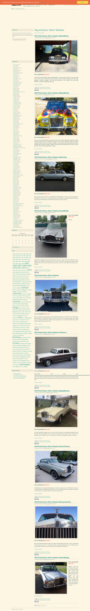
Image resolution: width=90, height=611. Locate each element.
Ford (14, 127)
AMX (20, 278)
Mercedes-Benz (20, 331)
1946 (24, 257)
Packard (14, 190)
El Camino (27, 310)
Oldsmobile (15, 188)
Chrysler (14, 107)
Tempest (14, 360)
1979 (39, 440)
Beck (14, 87)
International (15, 146)
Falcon (27, 313)
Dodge (14, 119)
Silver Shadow (47, 87)
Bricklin (14, 90)
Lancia (14, 160)
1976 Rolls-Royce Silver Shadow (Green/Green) (52, 446)
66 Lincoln (15, 64)
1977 (22, 270)
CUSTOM (15, 303)
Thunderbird (23, 360)
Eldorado (15, 311)
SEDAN (14, 351)
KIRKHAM (15, 158)
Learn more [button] (42, 2)
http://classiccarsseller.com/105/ (45, 600)
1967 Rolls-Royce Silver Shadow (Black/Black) (51, 93)
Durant (14, 120)
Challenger (24, 290)
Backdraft (15, 85)
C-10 (28, 285)
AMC (14, 71)
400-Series (15, 276)
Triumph (14, 217)
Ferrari (14, 125)
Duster (20, 308)
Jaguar (14, 150)
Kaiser (14, 154)
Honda (14, 139)
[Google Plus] (38, 90)
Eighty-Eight (21, 310)
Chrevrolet (15, 104)
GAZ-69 (14, 131)
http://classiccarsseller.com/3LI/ (44, 553)
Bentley (14, 88)
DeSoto (14, 116)
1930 (30, 254)
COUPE (26, 302)
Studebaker (15, 211)
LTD (22, 329)
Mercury (14, 176)
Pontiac (16, 343)
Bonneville (27, 283)
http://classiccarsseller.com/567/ (45, 386)
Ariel (14, 77)
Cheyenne (24, 294)
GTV (26, 319)
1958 (22, 261)
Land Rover (15, 161)
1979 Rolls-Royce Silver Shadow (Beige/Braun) (51, 391)
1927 (22, 254)
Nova (20, 339)
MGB (16, 333)
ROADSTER (23, 347)
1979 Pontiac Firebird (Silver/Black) (19, 375)
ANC (14, 75)
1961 (14, 263)
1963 (19, 263)
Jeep (14, 151)
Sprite (14, 356)
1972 (39, 205)
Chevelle (15, 101)
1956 (16, 261)
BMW (14, 89)
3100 (27, 274)
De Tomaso (15, 113)
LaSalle (14, 163)
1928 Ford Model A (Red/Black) (19, 378)
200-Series (18, 272)
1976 (39, 385)
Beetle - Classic (22, 282)
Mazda (14, 173)
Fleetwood (15, 318)
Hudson (14, 140)
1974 (39, 269)
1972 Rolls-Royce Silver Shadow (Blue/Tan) (50, 157)
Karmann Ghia (26, 325)
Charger (15, 291)
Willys (14, 226)
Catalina (18, 289)
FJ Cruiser (24, 315)
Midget (19, 333)
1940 (19, 257)
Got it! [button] (82, 2)
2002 (23, 272)
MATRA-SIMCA (16, 172)
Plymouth (15, 192)
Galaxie (27, 318)
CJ (13, 296)
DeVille (27, 305)
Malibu (24, 329)
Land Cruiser (16, 327)
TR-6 (27, 362)
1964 (22, 263)
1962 (16, 263)
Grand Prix (15, 319)
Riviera (28, 345)
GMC (14, 132)
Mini (14, 179)
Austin (14, 81)
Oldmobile (15, 186)
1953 (25, 259)
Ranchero (15, 345)
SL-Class (26, 353)
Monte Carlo (16, 335)
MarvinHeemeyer (43, 159)
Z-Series (25, 366)
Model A (26, 333)
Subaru (14, 214)
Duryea (14, 121)
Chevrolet (15, 103)
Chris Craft (15, 106)
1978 (25, 270)
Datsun (14, 112)
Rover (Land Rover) (16, 205)
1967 (39, 151)
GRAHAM (15, 134)
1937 (30, 255)
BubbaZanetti (42, 37)
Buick (14, 95)
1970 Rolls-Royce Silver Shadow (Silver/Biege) (51, 557)
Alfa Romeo (15, 68)
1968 (24, 265)
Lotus (14, 169)
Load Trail (15, 167)
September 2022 (16, 247)
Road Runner (16, 347)
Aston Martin (15, 78)
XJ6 (20, 366)
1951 (19, 259)
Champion (29, 289)
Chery (14, 100)
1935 (24, 255)
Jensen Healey (16, 153)
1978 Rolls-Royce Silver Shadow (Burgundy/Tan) (52, 502)
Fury (23, 318)
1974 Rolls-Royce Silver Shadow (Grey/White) (51, 211)
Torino (28, 360)
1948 (30, 257)
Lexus (14, 164)
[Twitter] (36, 90)
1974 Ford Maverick (16, 373)
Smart (14, 209)
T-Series (26, 358)
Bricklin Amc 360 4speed (17, 91)
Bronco (14, 285)
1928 (24, 254)
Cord (14, 110)
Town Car (19, 362)
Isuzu (14, 148)
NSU (14, 185)
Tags (17, 8)
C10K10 (14, 288)
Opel (14, 189)
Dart (23, 304)
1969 (29, 265)
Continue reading (38, 84)
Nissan (14, 184)
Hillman (14, 138)
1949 (14, 259)
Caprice (14, 289)
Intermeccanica (16, 144)
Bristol (14, 93)
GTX (28, 319)
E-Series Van (25, 308)
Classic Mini (15, 297)
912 (23, 276)
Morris (14, 182)
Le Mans (27, 327)
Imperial (26, 321)
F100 (17, 313)
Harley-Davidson (16, 135)
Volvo (14, 224)
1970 (39, 598)
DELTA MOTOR (16, 115)
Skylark (21, 353)
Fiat (14, 126)
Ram (14, 197)
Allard (14, 69)
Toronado (15, 362)
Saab (14, 207)
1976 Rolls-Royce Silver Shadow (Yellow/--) (50, 332)
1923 (16, 254)
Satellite (21, 349)
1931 (14, 255)
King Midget (15, 157)
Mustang (16, 337)
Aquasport (15, 76)
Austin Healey (15, 82)
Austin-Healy (15, 84)
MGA (14, 333)
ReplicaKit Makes (22, 345)
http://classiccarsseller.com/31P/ (45, 497)
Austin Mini (15, 83)
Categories (15, 61)
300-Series (18, 274)
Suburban (28, 356)
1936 (27, 255)
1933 (19, 255)
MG (14, 177)
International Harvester (17, 147)
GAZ (14, 129)
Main (14, 8)
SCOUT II (28, 349)
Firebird (20, 315)
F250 (19, 313)
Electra (19, 311)
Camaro (14, 97)
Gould (14, 133)
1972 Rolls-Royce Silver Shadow (46, 275)
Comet (23, 297)
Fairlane (23, 313)
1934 (22, 255)
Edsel (14, 122)
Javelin (18, 325)
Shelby (14, 208)
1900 (14, 254)
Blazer (19, 283)
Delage (14, 114)
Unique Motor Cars (16, 220)
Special (14, 355)
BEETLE (24, 280)
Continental (16, 299)
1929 (27, 254)
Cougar (22, 302)
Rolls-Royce (53, 37)
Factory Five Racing (16, 123)
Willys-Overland (16, 227)
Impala (22, 321)
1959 (25, 261)
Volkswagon (15, 222)
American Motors (16, 72)
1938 (14, 257)
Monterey (22, 335)
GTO (23, 319)
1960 (28, 261)
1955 (14, 261)
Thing (18, 360)
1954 (28, 259)
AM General (15, 70)
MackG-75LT (15, 170)
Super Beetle (20, 358)
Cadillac (14, 96)
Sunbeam (15, 215)
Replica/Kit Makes (16, 203)
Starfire (17, 356)
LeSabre (15, 329)
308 (25, 274)
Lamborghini (15, 159)
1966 (15, 265)
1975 (16, 270)
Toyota (14, 216)
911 (21, 276)
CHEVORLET (15, 102)
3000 (22, 274)
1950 (16, 259)
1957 (19, 261)
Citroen (14, 108)
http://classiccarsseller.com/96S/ (45, 88)
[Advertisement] (45, 19)
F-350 (14, 313)
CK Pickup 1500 (18, 295)
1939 (16, 257)
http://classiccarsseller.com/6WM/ (45, 206)
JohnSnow (41, 212)
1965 (26, 263)
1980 (14, 272)
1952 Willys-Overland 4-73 (18, 374)
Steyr (14, 210)
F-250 (29, 311)
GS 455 (19, 319)
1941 (22, 257)
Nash (14, 183)
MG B (14, 178)
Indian (14, 142)
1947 (27, 257)
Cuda (30, 302)
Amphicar (15, 74)
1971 (39, 87)
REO (14, 202)
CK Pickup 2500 (26, 295)
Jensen (14, 152)
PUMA (14, 196)
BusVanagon (23, 285)
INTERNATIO (15, 145)
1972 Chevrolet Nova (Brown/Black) (19, 377)
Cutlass (19, 304)
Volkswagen (15, 221)
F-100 (22, 311)
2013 (25, 272)
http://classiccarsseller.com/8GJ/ (45, 152)
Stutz (14, 213)
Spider (25, 355)
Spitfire (29, 355)
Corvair (25, 299)
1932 (16, 255)
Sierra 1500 (29, 351)
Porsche (14, 195)
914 (25, 276)
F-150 (26, 311)
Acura (14, 66)
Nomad (17, 339)
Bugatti (14, 94)
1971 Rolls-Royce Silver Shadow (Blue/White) (51, 36)
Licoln (14, 165)
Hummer (14, 141)
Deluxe (19, 305)
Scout (24, 349)
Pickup (18, 341)
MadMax (41, 94)
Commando (28, 297)
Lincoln (14, 166)
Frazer (14, 128)
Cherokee (19, 291)
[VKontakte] (35, 90)
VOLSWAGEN (15, 223)
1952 (22, 259)
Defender (15, 305)
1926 (19, 254)
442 (19, 276)
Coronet (21, 299)
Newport (25, 337)
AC (13, 65)
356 (30, 274)
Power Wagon (27, 343)
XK (22, 366)
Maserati (14, 171)
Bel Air (28, 281)
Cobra (14, 109)
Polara (27, 341)
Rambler (14, 198)
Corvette (16, 301)
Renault (14, 201)
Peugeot (14, 191)
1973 (28, 268)
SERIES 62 (19, 351)
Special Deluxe (20, 355)
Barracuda (19, 280)
